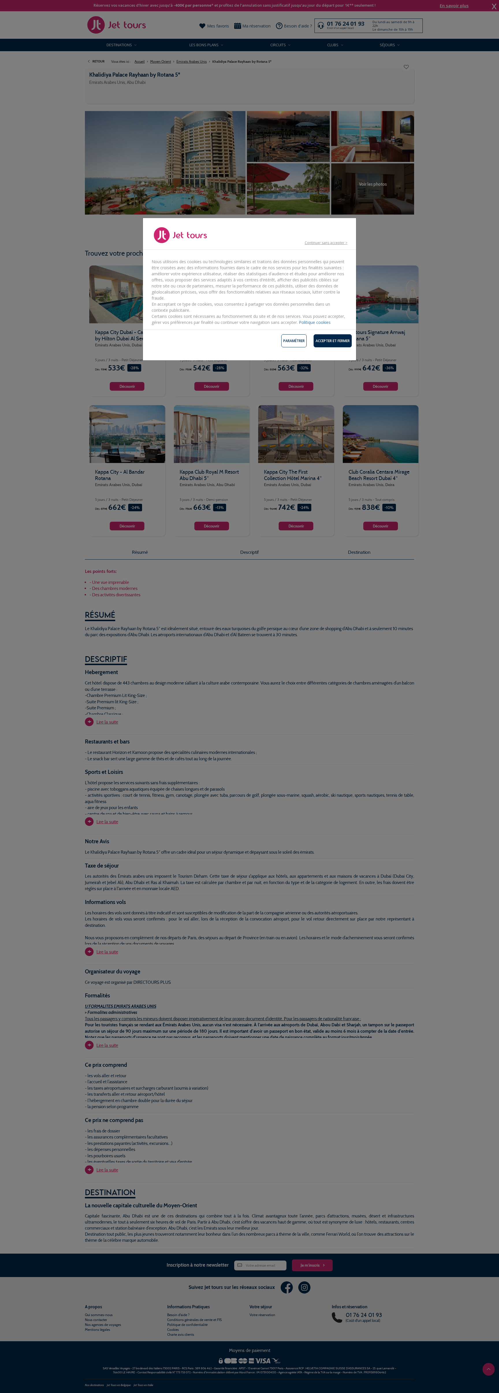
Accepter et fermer (333, 340)
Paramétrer (294, 340)
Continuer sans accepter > (326, 242)
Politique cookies (315, 322)
